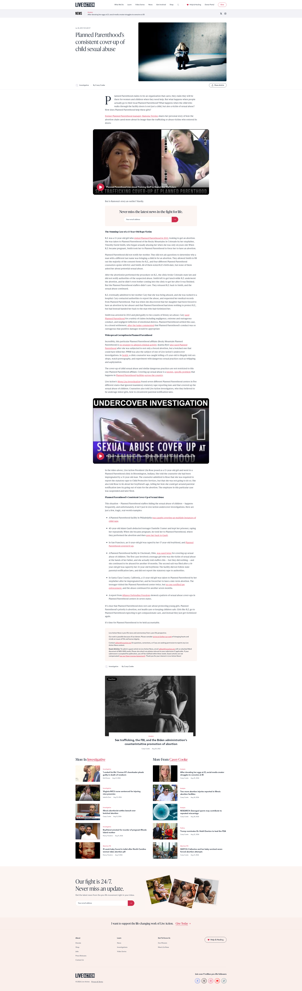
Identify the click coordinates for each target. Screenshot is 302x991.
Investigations (122, 947)
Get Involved (161, 5)
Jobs (77, 952)
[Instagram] (225, 13)
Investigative (84, 85)
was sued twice (164, 553)
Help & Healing (195, 5)
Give (222, 5)
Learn (129, 5)
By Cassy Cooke (99, 85)
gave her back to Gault (157, 535)
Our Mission (162, 943)
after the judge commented (141, 325)
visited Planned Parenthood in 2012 (151, 238)
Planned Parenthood (126, 375)
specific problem (182, 371)
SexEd (125, 355)
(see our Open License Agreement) (132, 656)
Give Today (182, 923)
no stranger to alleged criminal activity (138, 344)
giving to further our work (162, 637)
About (78, 938)
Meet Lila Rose (163, 947)
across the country (154, 375)
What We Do (119, 5)
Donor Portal (209, 5)
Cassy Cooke (178, 759)
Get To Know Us (164, 938)
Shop (171, 5)
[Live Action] (85, 5)
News (150, 5)
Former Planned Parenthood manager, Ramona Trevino (131, 115)
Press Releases (81, 956)
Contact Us (80, 960)
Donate (78, 943)
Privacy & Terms (97, 982)
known (170, 371)
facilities (140, 375)
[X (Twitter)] (221, 13)
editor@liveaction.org (123, 643)
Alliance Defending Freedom (136, 595)
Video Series (140, 5)
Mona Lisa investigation (129, 381)
